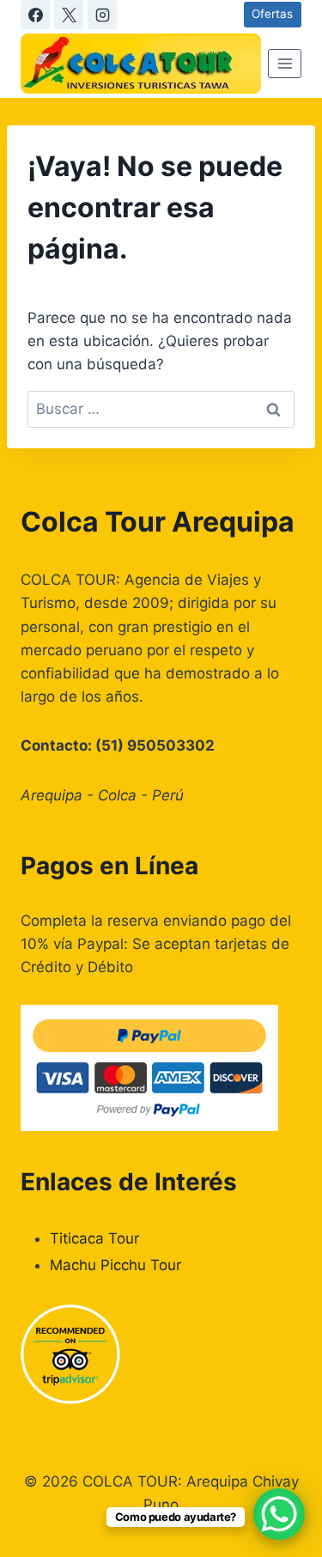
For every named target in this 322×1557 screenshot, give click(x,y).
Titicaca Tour (94, 1238)
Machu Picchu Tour (115, 1265)
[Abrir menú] (284, 63)
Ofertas (272, 14)
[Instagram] (102, 14)
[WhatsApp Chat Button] (279, 1514)
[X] (68, 14)
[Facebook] (35, 14)
